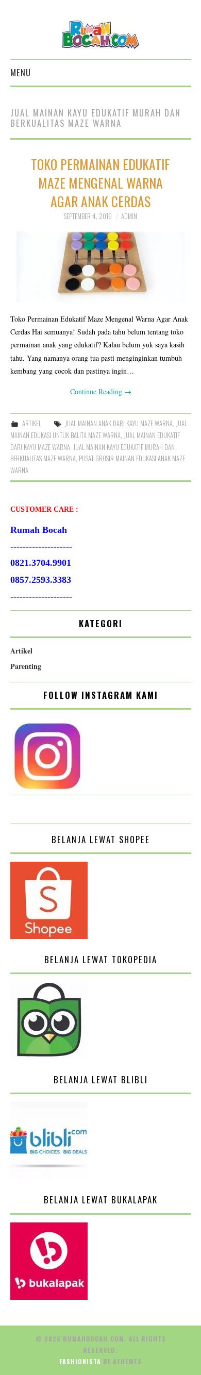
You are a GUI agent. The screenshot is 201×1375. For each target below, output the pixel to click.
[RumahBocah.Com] (100, 34)
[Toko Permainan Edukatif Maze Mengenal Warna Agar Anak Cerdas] (100, 266)
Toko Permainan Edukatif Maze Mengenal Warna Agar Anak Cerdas (100, 182)
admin (129, 216)
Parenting (25, 666)
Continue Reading (100, 391)
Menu (20, 72)
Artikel (31, 423)
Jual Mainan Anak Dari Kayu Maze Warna (119, 423)
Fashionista (80, 1361)
